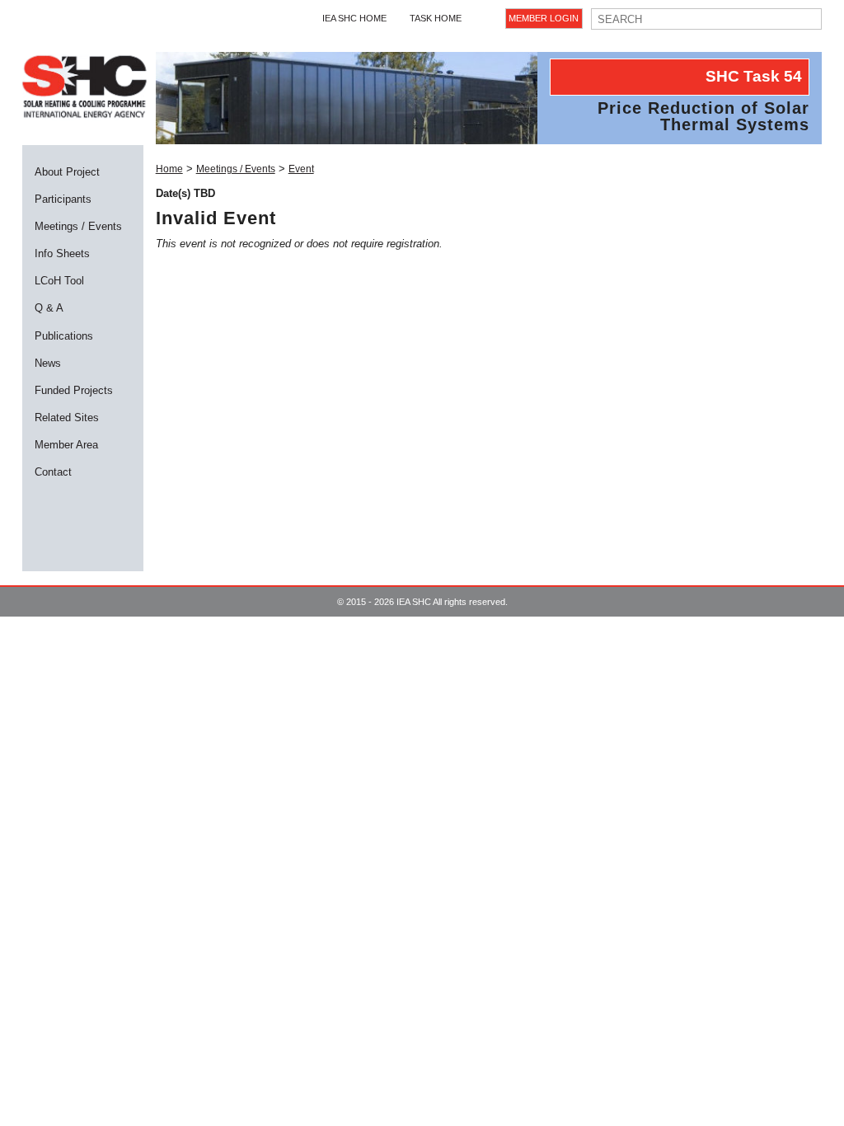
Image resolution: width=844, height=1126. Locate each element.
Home (169, 169)
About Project (67, 172)
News (48, 363)
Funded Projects (74, 390)
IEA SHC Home (354, 18)
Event (301, 169)
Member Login (544, 18)
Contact (53, 472)
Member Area (66, 445)
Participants (63, 199)
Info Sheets (62, 253)
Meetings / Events (78, 226)
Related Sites (67, 417)
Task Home (436, 18)
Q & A (49, 308)
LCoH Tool (59, 280)
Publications (64, 336)
